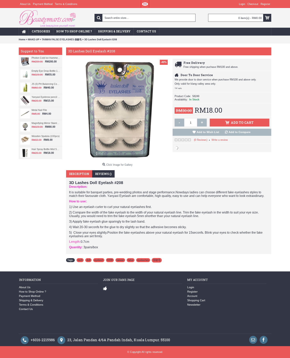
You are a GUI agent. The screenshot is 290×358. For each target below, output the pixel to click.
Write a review (219, 139)
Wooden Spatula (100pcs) (46, 136)
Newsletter (193, 304)
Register (192, 291)
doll (88, 260)
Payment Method (29, 296)
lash (80, 260)
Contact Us (26, 309)
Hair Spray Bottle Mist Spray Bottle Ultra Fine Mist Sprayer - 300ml (46, 149)
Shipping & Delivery (31, 300)
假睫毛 (157, 260)
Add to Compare (240, 132)
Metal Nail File (39, 110)
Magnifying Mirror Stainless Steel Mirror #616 (46, 123)
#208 (110, 260)
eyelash (98, 260)
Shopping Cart (196, 300)
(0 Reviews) (200, 139)
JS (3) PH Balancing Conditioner (46, 84)
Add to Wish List (208, 132)
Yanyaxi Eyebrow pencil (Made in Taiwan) (46, 97)
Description (79, 174)
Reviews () (103, 174)
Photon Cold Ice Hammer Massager (46, 58)
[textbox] (145, 18)
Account (192, 296)
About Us (24, 287)
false (130, 260)
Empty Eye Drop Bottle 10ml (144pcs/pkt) (46, 71)
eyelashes (143, 260)
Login (190, 287)
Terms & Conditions (31, 304)
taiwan (120, 260)
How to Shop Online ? (32, 291)
